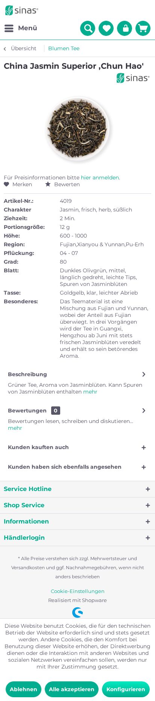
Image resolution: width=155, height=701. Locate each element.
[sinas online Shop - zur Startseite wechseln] (22, 10)
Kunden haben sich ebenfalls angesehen (65, 466)
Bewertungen (27, 410)
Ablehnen (23, 689)
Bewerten (66, 184)
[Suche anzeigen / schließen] (87, 28)
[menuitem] (20, 28)
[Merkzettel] (106, 28)
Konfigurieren (125, 689)
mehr (89, 391)
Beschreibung (27, 374)
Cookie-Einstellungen (78, 591)
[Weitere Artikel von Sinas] (133, 78)
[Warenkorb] (142, 28)
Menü (27, 28)
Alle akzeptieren (71, 689)
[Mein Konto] (124, 28)
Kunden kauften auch (38, 447)
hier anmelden (100, 177)
